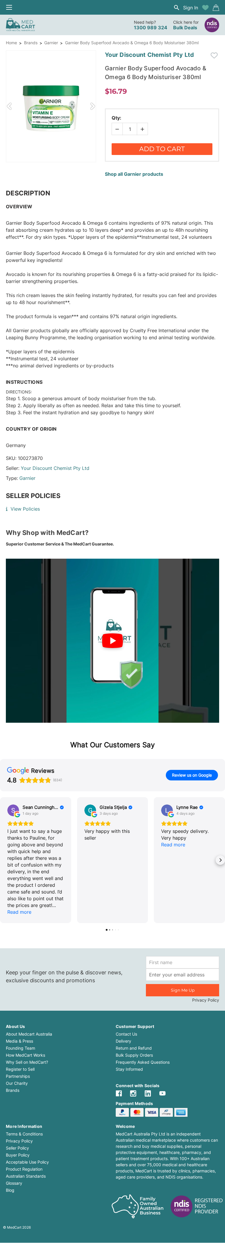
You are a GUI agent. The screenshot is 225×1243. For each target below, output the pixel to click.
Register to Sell (20, 1069)
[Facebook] (119, 1093)
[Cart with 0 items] (216, 7)
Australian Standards (26, 1176)
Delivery (123, 1041)
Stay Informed (129, 1069)
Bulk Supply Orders (134, 1055)
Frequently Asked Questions (143, 1062)
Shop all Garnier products (134, 174)
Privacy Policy (205, 1000)
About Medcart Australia (29, 1033)
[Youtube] (162, 1093)
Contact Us (126, 1033)
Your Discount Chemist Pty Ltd (55, 468)
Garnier (51, 42)
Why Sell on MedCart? (27, 1062)
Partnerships (18, 1076)
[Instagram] (133, 1093)
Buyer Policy (18, 1154)
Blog (10, 1190)
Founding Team (20, 1048)
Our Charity (17, 1083)
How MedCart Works (25, 1055)
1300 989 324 (150, 27)
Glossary (14, 1183)
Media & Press (19, 1041)
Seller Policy (17, 1147)
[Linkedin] (148, 1093)
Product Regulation (24, 1169)
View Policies (25, 509)
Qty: (116, 117)
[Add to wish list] (205, 7)
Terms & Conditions (24, 1133)
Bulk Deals (185, 27)
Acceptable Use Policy (27, 1162)
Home (11, 42)
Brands (31, 42)
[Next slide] (92, 106)
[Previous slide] (9, 106)
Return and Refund (134, 1048)
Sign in (190, 8)
